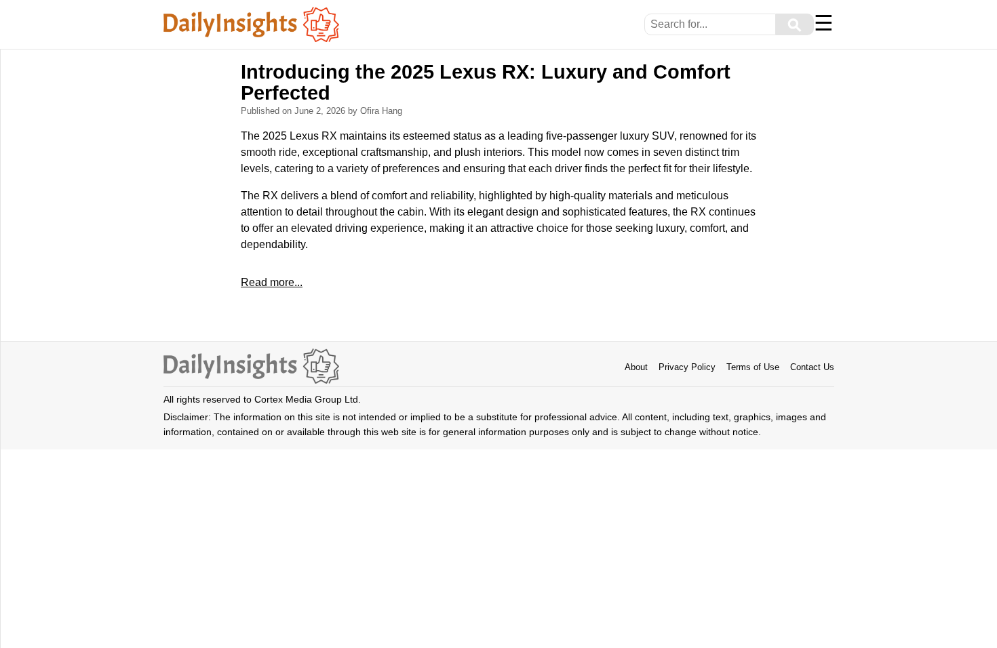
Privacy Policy (687, 367)
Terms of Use (752, 367)
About (636, 367)
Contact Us (812, 367)
